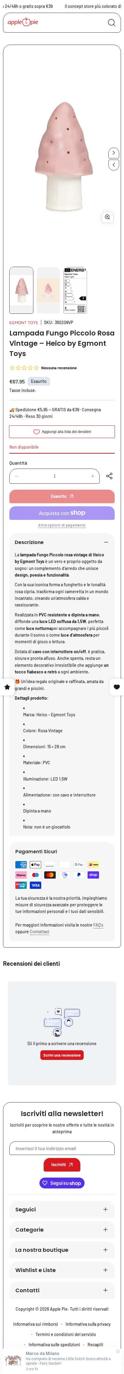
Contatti (27, 1290)
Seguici (25, 1209)
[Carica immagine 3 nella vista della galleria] (75, 290)
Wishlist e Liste (35, 1270)
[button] (110, 476)
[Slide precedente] (113, 165)
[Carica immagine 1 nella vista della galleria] (21, 290)
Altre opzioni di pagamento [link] (62, 525)
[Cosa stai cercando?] (111, 22)
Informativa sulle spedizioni (54, 1344)
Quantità (18, 463)
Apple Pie (59, 1309)
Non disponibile (24, 447)
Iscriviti (58, 1164)
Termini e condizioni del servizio (66, 1334)
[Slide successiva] (113, 153)
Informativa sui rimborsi (35, 1324)
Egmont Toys (23, 322)
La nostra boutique (41, 1250)
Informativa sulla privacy (88, 1324)
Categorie (29, 1229)
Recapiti (95, 1344)
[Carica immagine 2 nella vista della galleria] (48, 290)
